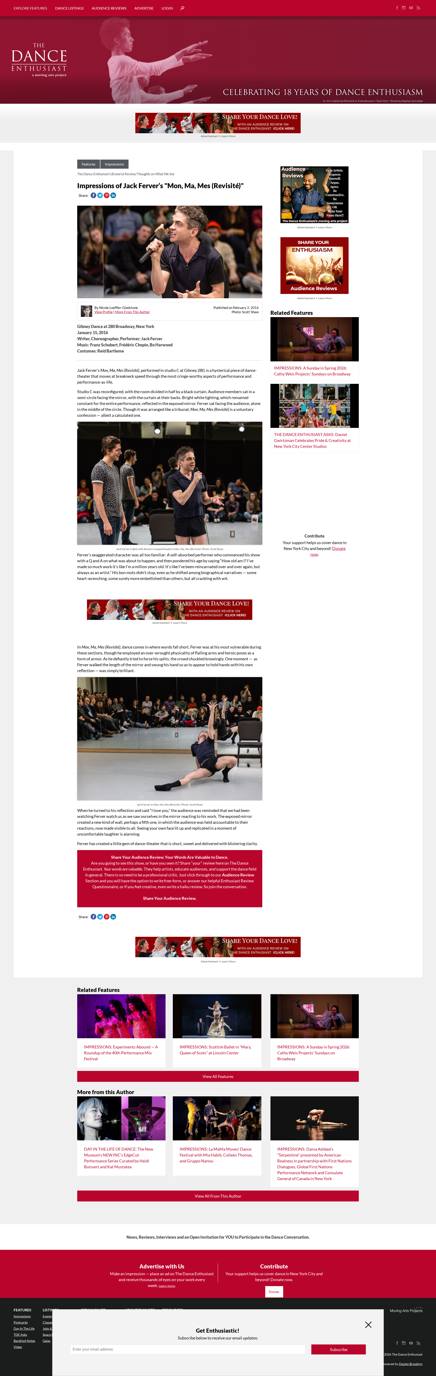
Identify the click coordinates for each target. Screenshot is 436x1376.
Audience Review (238, 874)
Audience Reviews (109, 8)
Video (18, 1347)
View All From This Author (218, 1196)
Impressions (114, 164)
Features (88, 164)
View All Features (218, 1076)
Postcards (21, 1322)
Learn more (167, 1286)
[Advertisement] (314, 495)
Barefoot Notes (24, 1341)
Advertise (144, 8)
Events (47, 1316)
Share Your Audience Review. (169, 898)
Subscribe (338, 1349)
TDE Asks (20, 1335)
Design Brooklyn (410, 1364)
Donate (274, 1292)
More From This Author (132, 312)
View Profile (103, 312)
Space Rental (52, 1335)
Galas (46, 1341)
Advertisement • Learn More (218, 136)
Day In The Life (24, 1328)
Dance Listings (69, 8)
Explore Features (30, 8)
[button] (180, 8)
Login (167, 8)
